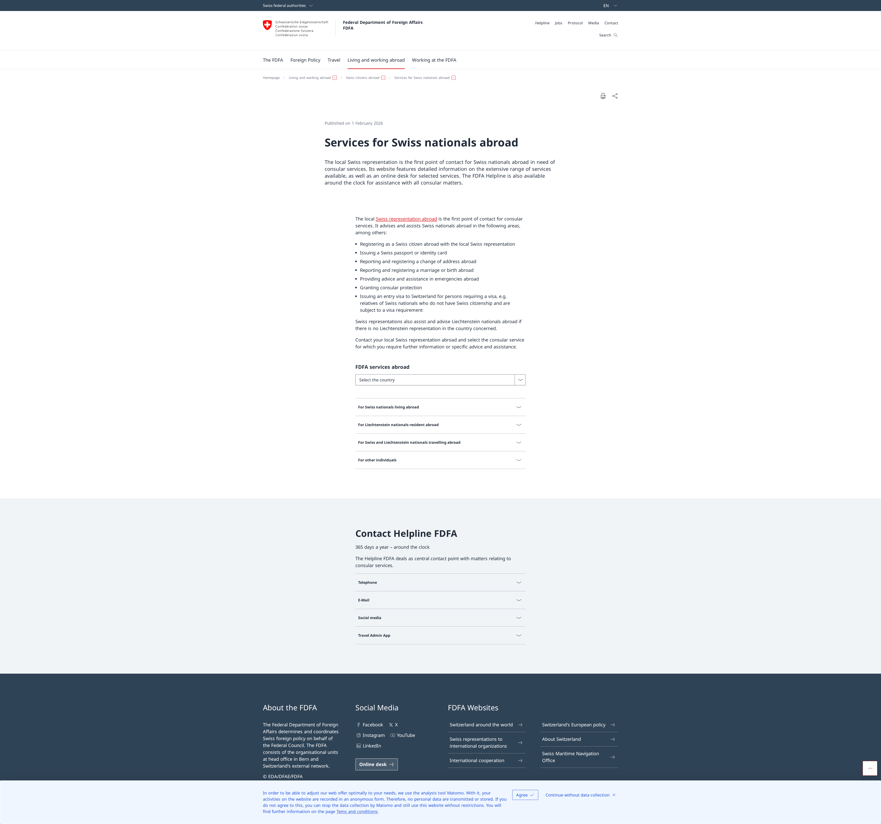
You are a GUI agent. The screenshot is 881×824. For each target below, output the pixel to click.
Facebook (373, 725)
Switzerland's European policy (573, 725)
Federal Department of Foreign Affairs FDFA (383, 25)
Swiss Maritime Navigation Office (570, 756)
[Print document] (603, 96)
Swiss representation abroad (406, 219)
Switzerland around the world (481, 725)
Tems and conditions (357, 811)
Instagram (374, 735)
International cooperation (477, 760)
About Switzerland (561, 739)
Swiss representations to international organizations (478, 742)
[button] (273, 60)
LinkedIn (372, 746)
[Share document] (615, 96)
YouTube (406, 735)
